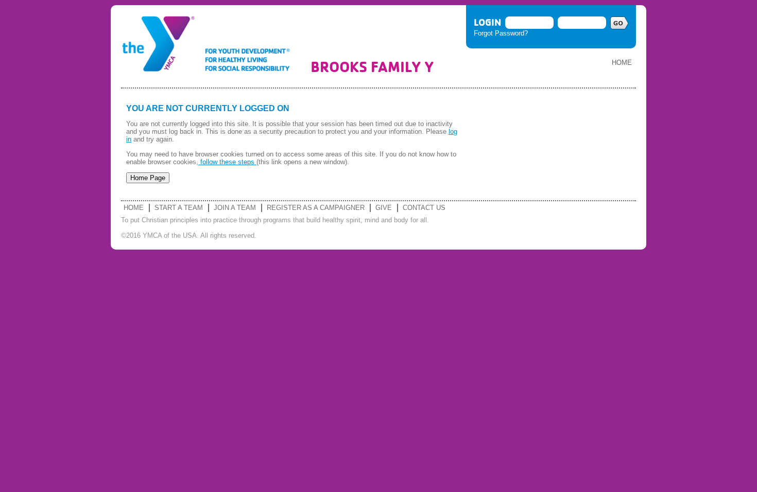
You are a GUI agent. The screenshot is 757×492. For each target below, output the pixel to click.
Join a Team (235, 208)
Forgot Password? (501, 33)
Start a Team (178, 208)
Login (487, 22)
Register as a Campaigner (316, 208)
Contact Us (424, 208)
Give (383, 208)
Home (622, 62)
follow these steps (227, 162)
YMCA (210, 46)
